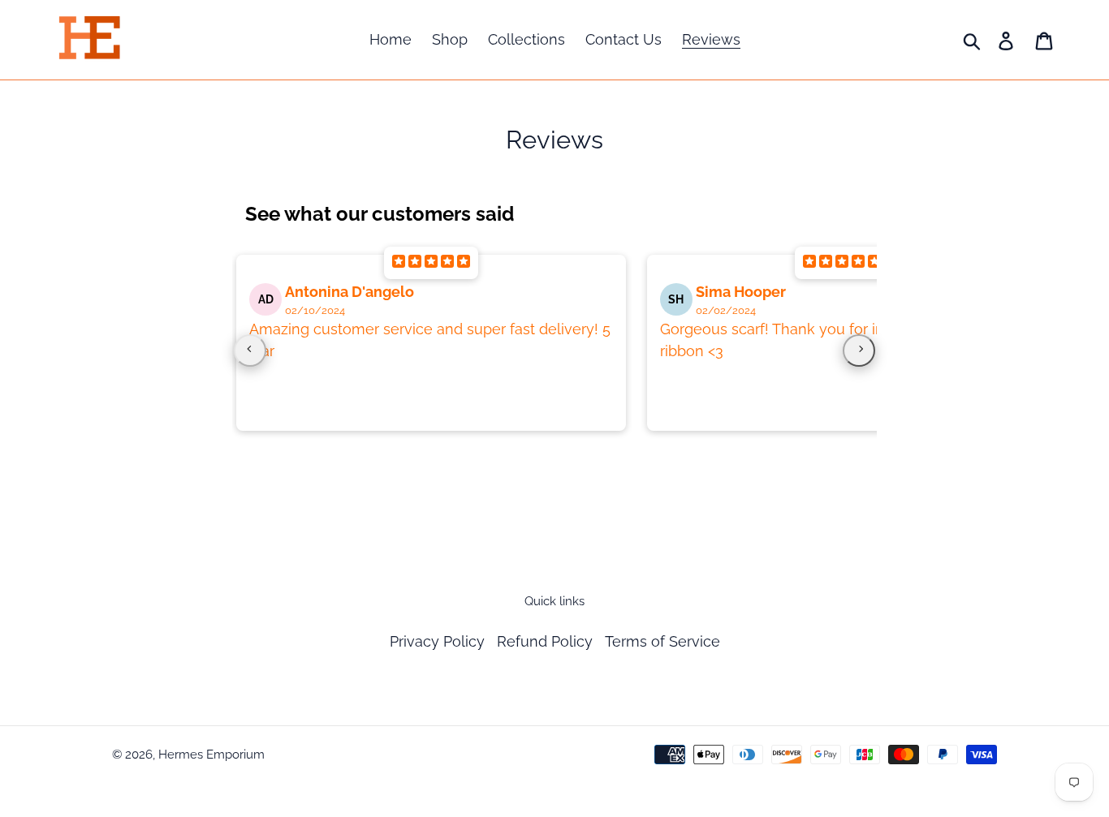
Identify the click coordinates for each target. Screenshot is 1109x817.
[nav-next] (859, 350)
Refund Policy (545, 641)
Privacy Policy (437, 641)
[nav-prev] (250, 350)
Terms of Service (662, 641)
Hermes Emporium (211, 754)
